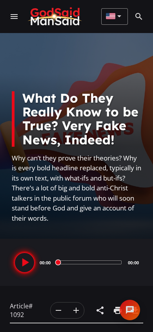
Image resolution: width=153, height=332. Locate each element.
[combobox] (113, 16)
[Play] (24, 262)
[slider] (89, 262)
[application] (76, 262)
